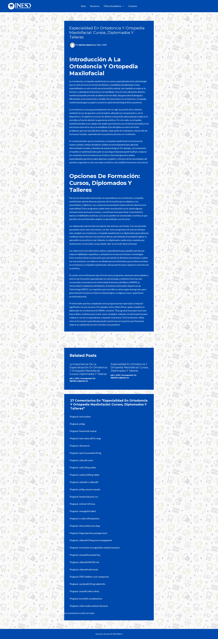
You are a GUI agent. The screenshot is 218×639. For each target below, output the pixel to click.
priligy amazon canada (89, 489)
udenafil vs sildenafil (88, 482)
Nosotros (94, 6)
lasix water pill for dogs (90, 438)
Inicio (83, 6)
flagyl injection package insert (93, 533)
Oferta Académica (112, 6)
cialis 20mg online (87, 467)
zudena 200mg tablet (89, 474)
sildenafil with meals (88, 569)
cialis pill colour (86, 460)
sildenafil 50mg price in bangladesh (95, 540)
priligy (82, 424)
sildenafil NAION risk (89, 562)
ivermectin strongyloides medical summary (99, 547)
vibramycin (84, 445)
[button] (122, 6)
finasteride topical (87, 431)
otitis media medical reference (93, 606)
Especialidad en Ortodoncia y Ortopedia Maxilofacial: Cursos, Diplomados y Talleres (129, 367)
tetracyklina (85, 416)
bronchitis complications (90, 598)
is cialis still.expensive (89, 518)
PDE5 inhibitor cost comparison (94, 576)
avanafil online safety (89, 591)
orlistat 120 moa (87, 504)
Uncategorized (86, 378)
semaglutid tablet (87, 511)
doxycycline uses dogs (89, 526)
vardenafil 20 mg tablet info (92, 584)
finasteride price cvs (88, 496)
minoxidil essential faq (89, 555)
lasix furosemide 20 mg (90, 453)
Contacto (132, 6)
